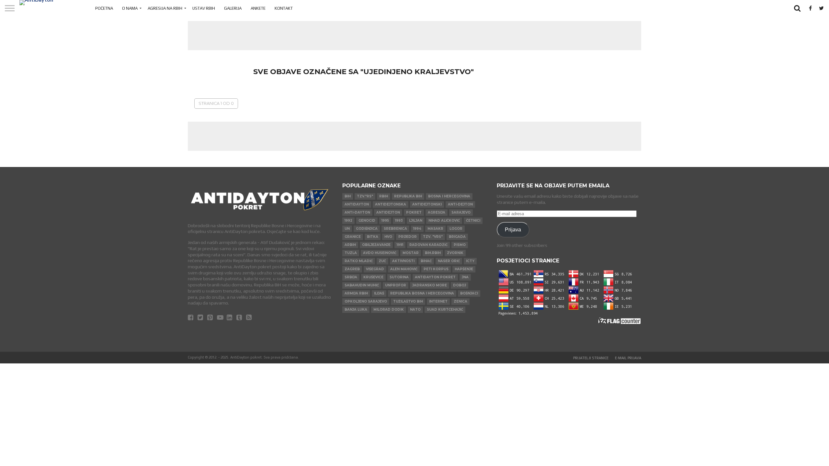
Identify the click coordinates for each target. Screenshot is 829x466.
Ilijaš (379, 293)
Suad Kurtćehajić (445, 309)
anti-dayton (357, 212)
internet (438, 301)
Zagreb (352, 269)
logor (455, 229)
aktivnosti (403, 261)
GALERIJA (233, 8)
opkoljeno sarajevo (366, 301)
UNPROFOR (395, 285)
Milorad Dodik (388, 309)
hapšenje (464, 269)
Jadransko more (429, 285)
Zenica (460, 301)
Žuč (382, 261)
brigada (457, 237)
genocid (366, 220)
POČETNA (104, 8)
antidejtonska (390, 204)
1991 (400, 245)
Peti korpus (436, 269)
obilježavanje (376, 245)
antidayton (357, 204)
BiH (348, 196)
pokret (414, 212)
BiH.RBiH (433, 253)
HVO (388, 237)
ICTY (470, 261)
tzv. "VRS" (433, 237)
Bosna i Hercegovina (449, 196)
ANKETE (258, 8)
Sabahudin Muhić (362, 285)
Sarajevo (461, 212)
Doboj (459, 285)
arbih (350, 245)
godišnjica (367, 229)
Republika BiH (408, 196)
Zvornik (455, 253)
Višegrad (375, 269)
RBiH (383, 196)
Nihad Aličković (444, 220)
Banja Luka (356, 309)
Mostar (411, 253)
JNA (465, 277)
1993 (399, 220)
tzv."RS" (365, 196)
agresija (436, 212)
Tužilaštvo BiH (408, 301)
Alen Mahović (403, 269)
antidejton (388, 212)
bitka (372, 237)
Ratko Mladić (359, 261)
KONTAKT (284, 8)
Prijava (513, 229)
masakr (435, 229)
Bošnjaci (469, 293)
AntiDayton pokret (435, 277)
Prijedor (407, 237)
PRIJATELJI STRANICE (590, 358)
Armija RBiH (356, 293)
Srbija (351, 277)
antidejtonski (427, 204)
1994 (417, 229)
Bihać (426, 261)
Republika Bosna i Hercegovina (422, 293)
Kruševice (373, 277)
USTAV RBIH (203, 8)
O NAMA (130, 8)
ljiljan (415, 220)
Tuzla (351, 253)
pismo (460, 245)
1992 (348, 220)
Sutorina (399, 277)
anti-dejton (460, 204)
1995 (385, 220)
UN (347, 229)
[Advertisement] (414, 35)
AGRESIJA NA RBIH (165, 8)
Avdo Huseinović (379, 253)
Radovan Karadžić (428, 245)
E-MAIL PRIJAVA (628, 358)
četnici (473, 220)
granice (353, 237)
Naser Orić (449, 261)
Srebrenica (395, 229)
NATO (415, 309)
